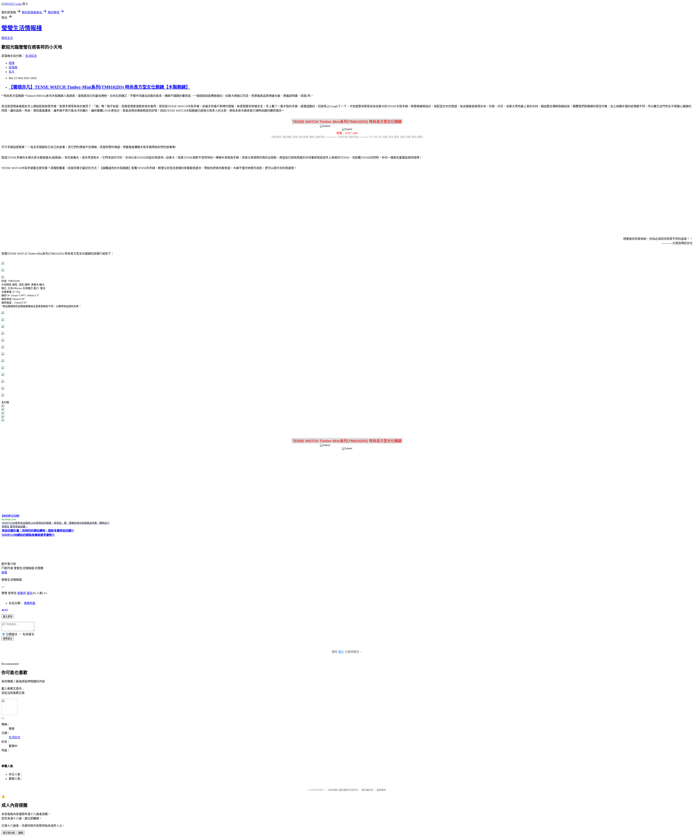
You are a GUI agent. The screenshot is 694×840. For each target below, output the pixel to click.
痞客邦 (21, 593)
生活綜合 (31, 55)
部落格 (13, 67)
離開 (20, 833)
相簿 (11, 63)
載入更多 (7, 616)
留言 (30, 593)
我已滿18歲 (9, 833)
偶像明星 (29, 603)
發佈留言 (7, 638)
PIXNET (320, 790)
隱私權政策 (367, 790)
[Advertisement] (347, 201)
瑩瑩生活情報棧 (21, 28)
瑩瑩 (4, 572)
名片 (11, 71)
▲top (4, 609)
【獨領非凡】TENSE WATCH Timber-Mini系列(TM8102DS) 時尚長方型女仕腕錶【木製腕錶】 (99, 87)
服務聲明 (381, 790)
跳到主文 (7, 38)
